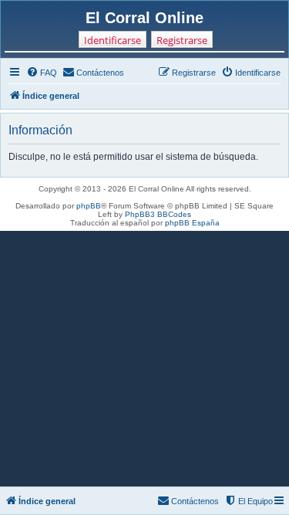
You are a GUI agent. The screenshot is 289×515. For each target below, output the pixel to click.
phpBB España (192, 223)
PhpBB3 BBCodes (158, 214)
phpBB (88, 206)
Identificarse (112, 40)
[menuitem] (41, 72)
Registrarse (181, 40)
